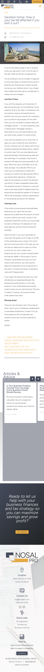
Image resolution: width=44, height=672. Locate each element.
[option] (20, 402)
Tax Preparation (22, 621)
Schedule (37, 2)
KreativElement (22, 665)
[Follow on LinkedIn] (23, 607)
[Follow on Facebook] (20, 607)
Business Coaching (22, 628)
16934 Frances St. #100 (22, 579)
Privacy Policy (15, 662)
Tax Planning (22, 625)
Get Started (22, 532)
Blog (6, 12)
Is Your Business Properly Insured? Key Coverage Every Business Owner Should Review (19, 388)
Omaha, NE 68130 (22, 582)
